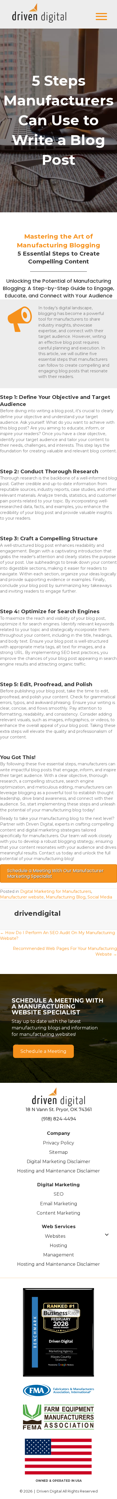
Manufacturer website (22, 897)
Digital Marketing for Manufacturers (55, 891)
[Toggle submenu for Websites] (107, 1235)
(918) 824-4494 (58, 1119)
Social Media (99, 897)
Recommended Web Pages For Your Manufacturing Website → (65, 951)
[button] (100, 16)
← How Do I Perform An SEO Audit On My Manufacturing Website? (57, 935)
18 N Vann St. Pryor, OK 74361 (59, 1109)
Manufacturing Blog (65, 897)
